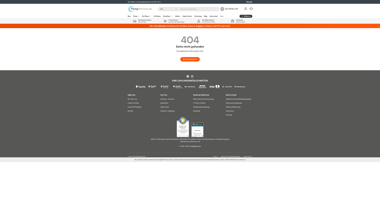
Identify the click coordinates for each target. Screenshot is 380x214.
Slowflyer (166, 16)
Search (216, 156)
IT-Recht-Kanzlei (199, 103)
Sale (221, 16)
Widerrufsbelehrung (233, 107)
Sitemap (229, 115)
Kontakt (130, 111)
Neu (129, 16)
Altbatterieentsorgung (201, 107)
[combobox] (188, 9)
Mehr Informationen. (231, 159)
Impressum (230, 111)
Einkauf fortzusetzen (190, 59)
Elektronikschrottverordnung (203, 99)
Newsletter (164, 103)
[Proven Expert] (197, 130)
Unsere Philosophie (135, 107)
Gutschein (214, 16)
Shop (135, 16)
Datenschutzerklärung (234, 103)
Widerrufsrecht (248, 156)
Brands (249, 2)
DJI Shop (145, 16)
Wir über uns (132, 99)
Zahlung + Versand (167, 99)
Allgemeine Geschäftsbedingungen (238, 99)
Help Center (187, 16)
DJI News (157, 16)
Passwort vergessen (167, 111)
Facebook (196, 111)
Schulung (198, 16)
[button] (251, 8)
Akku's (177, 16)
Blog (205, 16)
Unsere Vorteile (133, 103)
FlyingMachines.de (140, 156)
